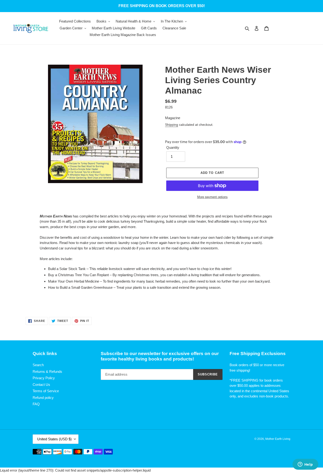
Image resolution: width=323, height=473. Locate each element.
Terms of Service (46, 391)
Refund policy (43, 398)
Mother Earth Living (277, 439)
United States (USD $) (54, 439)
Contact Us (41, 385)
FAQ (36, 404)
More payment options (212, 197)
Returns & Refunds (47, 371)
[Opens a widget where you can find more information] (305, 465)
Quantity (172, 147)
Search (38, 365)
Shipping (171, 124)
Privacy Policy (44, 378)
